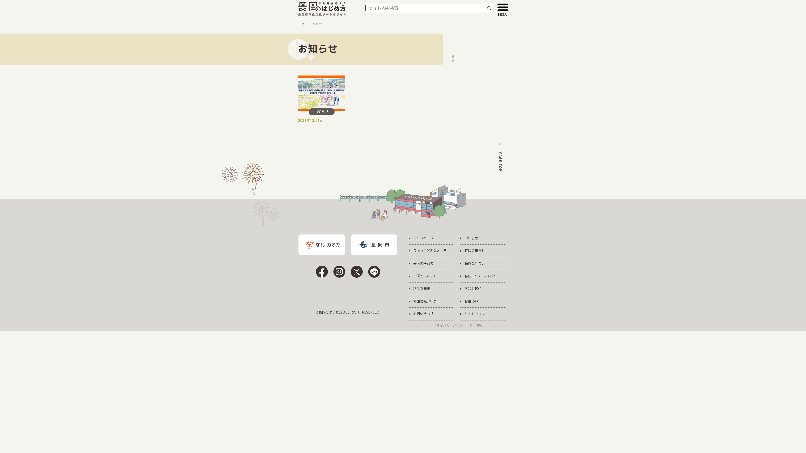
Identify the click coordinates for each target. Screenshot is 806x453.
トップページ (423, 238)
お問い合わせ (423, 314)
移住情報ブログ (425, 301)
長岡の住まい (475, 264)
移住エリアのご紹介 (480, 276)
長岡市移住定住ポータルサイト (322, 14)
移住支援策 (421, 289)
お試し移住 (473, 289)
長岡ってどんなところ (430, 251)
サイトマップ (475, 314)
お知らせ (471, 238)
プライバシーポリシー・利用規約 (458, 325)
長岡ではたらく (425, 276)
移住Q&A (472, 301)
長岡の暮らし (475, 251)
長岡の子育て (423, 264)
